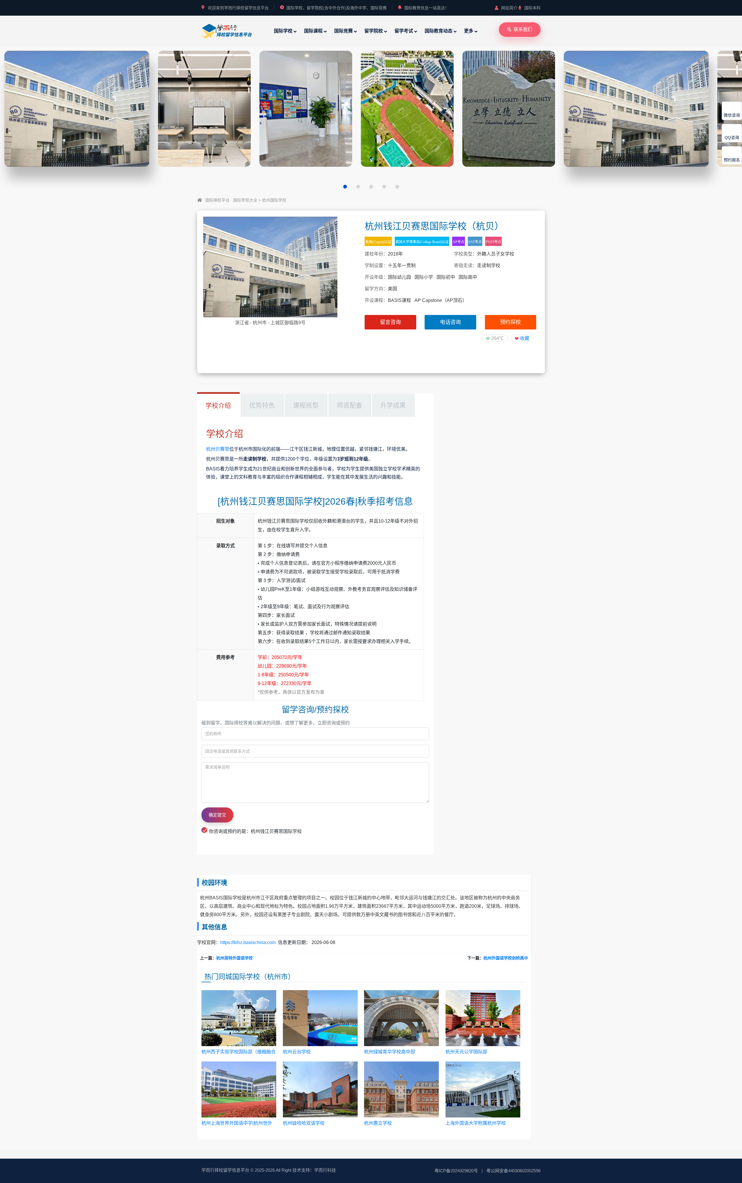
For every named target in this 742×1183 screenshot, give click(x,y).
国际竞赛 (343, 30)
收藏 (524, 338)
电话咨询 (450, 322)
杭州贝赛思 (217, 449)
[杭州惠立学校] (401, 1089)
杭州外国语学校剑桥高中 (505, 958)
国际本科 (532, 8)
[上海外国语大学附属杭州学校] (482, 1089)
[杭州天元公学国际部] (482, 1018)
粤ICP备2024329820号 (456, 1170)
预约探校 (510, 322)
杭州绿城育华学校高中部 (389, 1051)
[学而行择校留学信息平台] (226, 30)
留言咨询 (390, 322)
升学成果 (393, 405)
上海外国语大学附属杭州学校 (475, 1123)
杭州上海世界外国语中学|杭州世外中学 (236, 1123)
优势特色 (262, 405)
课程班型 (306, 405)
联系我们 (523, 29)
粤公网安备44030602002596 (513, 1170)
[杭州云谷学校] (320, 1018)
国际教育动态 (438, 30)
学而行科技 (325, 1170)
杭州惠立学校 (378, 1123)
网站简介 (509, 8)
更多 (468, 30)
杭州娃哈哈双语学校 (304, 1123)
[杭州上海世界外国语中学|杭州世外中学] (238, 1089)
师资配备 (349, 405)
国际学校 (283, 30)
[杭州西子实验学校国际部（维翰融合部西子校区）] (238, 1018)
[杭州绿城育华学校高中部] (401, 1018)
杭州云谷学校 (297, 1051)
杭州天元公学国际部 (466, 1051)
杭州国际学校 (274, 200)
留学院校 (373, 30)
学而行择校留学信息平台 (225, 1170)
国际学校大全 (245, 200)
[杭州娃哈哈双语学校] (320, 1089)
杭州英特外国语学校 (234, 958)
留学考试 (403, 30)
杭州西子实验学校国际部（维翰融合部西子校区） (238, 1052)
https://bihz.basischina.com (248, 942)
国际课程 (313, 30)
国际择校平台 (217, 200)
